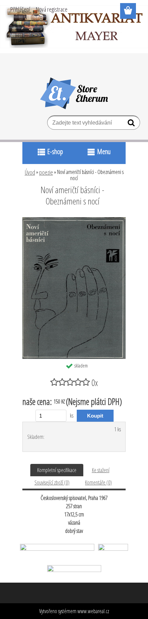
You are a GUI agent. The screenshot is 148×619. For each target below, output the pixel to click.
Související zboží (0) (52, 482)
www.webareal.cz (93, 611)
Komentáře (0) (98, 482)
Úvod (30, 172)
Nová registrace (51, 9)
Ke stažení (100, 470)
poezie (46, 172)
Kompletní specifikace (56, 470)
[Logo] (74, 93)
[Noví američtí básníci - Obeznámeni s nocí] (74, 220)
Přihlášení (20, 9)
